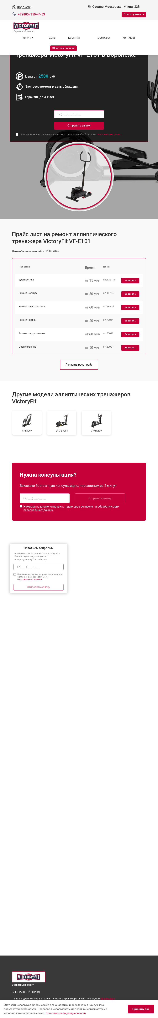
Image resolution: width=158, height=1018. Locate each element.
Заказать (130, 280)
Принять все (141, 1008)
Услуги (27, 38)
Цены (52, 38)
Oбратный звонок (63, 48)
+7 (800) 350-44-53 (31, 14)
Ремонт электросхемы (32, 306)
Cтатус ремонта (134, 14)
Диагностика (26, 279)
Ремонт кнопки (27, 319)
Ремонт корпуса (28, 292)
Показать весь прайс (79, 364)
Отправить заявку (79, 125)
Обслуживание (27, 346)
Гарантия (74, 38)
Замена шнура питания (32, 333)
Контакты (129, 38)
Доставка (103, 38)
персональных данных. (109, 134)
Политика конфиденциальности (66, 1013)
